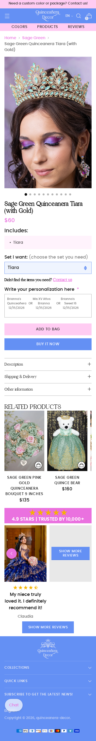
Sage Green (33, 38)
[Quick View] (38, 465)
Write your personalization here (39, 289)
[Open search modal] (78, 16)
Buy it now (47, 344)
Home (10, 38)
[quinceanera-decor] (48, 15)
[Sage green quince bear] (67, 441)
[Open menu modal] (7, 16)
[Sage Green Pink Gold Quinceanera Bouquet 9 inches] (24, 441)
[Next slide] (84, 553)
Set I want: (46, 257)
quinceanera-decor (53, 718)
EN (67, 16)
